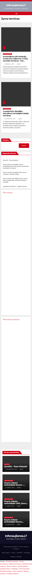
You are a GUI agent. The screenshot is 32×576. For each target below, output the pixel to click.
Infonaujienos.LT (16, 5)
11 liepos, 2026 (10, 524)
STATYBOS (19, 552)
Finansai (13, 552)
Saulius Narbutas (23, 566)
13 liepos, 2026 (10, 487)
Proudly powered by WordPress (11, 546)
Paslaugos (19, 556)
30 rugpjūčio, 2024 (10, 118)
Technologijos (7, 108)
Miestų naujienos (9, 480)
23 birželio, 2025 (9, 64)
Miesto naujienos (12, 566)
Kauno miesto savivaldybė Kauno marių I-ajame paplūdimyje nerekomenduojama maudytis (15, 180)
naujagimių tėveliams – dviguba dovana (15, 186)
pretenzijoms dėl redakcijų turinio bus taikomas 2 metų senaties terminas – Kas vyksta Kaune (15, 59)
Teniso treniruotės (24, 569)
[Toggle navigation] (16, 13)
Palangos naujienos (12, 573)
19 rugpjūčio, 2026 (11, 469)
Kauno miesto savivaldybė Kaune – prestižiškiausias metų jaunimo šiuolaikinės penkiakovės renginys (16, 166)
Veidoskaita (14, 569)
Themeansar (16, 548)
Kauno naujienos (18, 571)
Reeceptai (7, 464)
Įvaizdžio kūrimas (5, 569)
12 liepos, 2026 (10, 506)
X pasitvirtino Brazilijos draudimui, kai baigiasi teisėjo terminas (16, 113)
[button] (29, 13)
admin (18, 64)
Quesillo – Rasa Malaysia (10, 160)
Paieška (6, 140)
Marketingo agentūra (12, 561)
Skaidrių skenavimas (15, 564)
